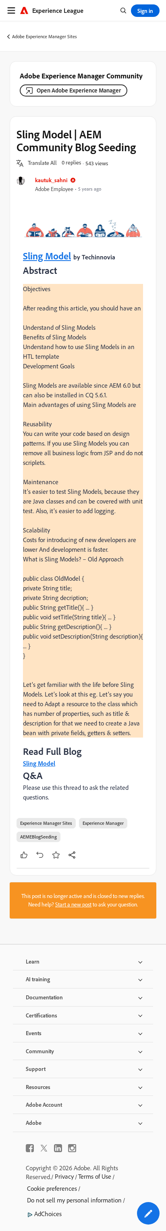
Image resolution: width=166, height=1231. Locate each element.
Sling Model (47, 256)
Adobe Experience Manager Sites (44, 36)
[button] (42, 163)
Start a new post (73, 904)
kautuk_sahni (51, 180)
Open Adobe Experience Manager (79, 90)
